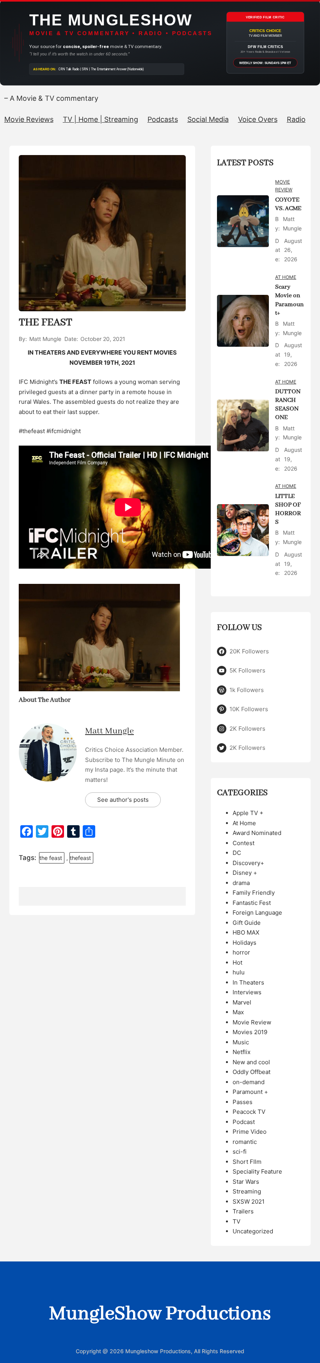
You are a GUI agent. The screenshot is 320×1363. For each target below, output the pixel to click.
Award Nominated (257, 833)
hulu (239, 972)
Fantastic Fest (252, 902)
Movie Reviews (28, 119)
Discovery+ (248, 863)
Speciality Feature (257, 1171)
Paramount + (250, 1091)
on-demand (249, 1082)
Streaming (247, 1191)
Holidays (244, 942)
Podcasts (163, 119)
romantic (245, 1141)
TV (236, 1221)
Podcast (244, 1122)
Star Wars (246, 1181)
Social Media (208, 119)
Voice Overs (257, 119)
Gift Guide (247, 922)
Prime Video (250, 1131)
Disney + (245, 872)
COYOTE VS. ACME (288, 204)
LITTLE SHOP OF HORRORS (288, 509)
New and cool (251, 1062)
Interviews (247, 992)
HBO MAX (246, 932)
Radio (296, 119)
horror (241, 952)
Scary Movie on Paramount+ (289, 300)
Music (241, 1042)
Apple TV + (248, 813)
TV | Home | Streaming (100, 119)
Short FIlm (247, 1161)
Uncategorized (253, 1231)
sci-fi (240, 1151)
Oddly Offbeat (251, 1072)
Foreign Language (257, 912)
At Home (285, 277)
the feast (50, 858)
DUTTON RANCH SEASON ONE (287, 404)
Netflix (242, 1052)
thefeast (80, 858)
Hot (237, 962)
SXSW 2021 (249, 1201)
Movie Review (283, 186)
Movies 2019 (250, 1032)
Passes (242, 1102)
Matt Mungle (109, 731)
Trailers (243, 1211)
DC (237, 852)
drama (241, 883)
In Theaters (248, 982)
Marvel (242, 1002)
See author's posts (123, 799)
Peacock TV (249, 1111)
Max (238, 1012)
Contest (243, 843)
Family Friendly (254, 892)
